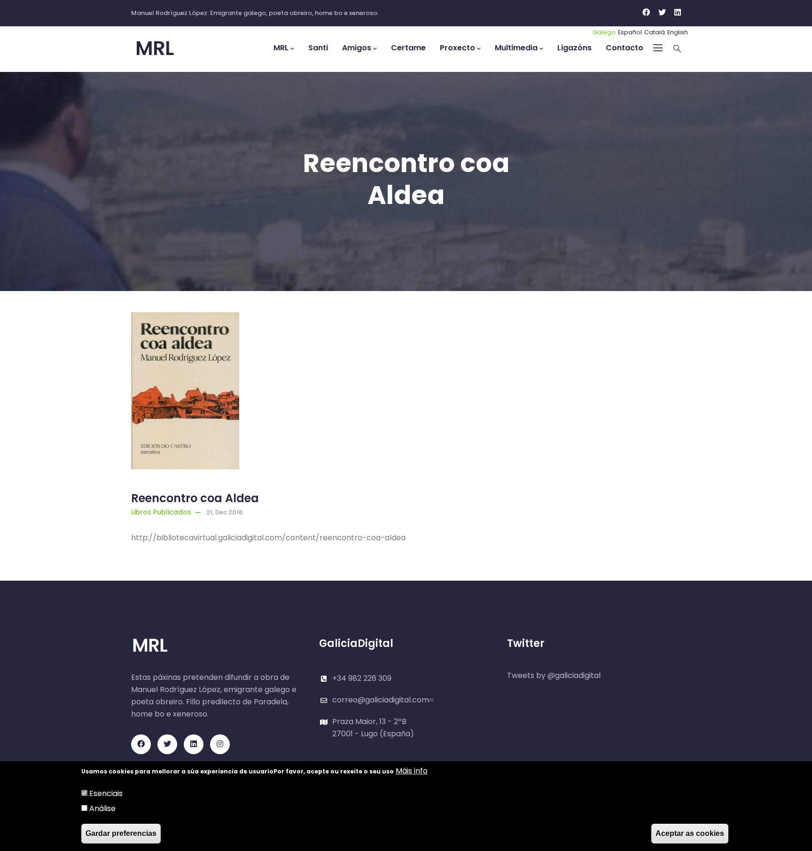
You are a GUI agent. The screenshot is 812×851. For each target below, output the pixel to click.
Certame (408, 47)
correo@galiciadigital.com (380, 699)
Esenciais (106, 793)
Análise (102, 808)
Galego (604, 32)
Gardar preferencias (121, 833)
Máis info (412, 770)
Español (630, 32)
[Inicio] (173, 48)
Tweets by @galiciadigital (554, 675)
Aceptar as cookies (690, 833)
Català (654, 32)
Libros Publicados (161, 512)
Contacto (624, 47)
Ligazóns (574, 47)
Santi (318, 47)
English (677, 32)
